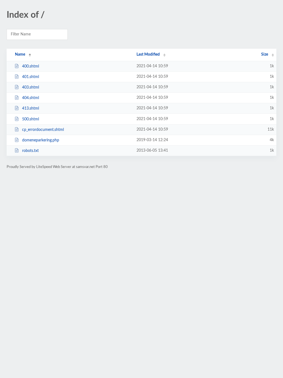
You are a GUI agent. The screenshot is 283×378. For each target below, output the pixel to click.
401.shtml (30, 77)
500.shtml (30, 119)
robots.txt (30, 151)
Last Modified (148, 54)
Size (264, 54)
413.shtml (30, 108)
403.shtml (30, 87)
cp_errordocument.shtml (43, 130)
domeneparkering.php (40, 140)
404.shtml (30, 98)
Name (20, 54)
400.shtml (30, 66)
